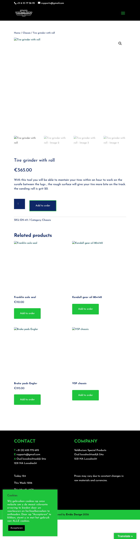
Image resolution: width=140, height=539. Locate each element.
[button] (120, 43)
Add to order (43, 205)
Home (17, 33)
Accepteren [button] (16, 528)
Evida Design (74, 514)
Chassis (26, 33)
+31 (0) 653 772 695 (27, 450)
